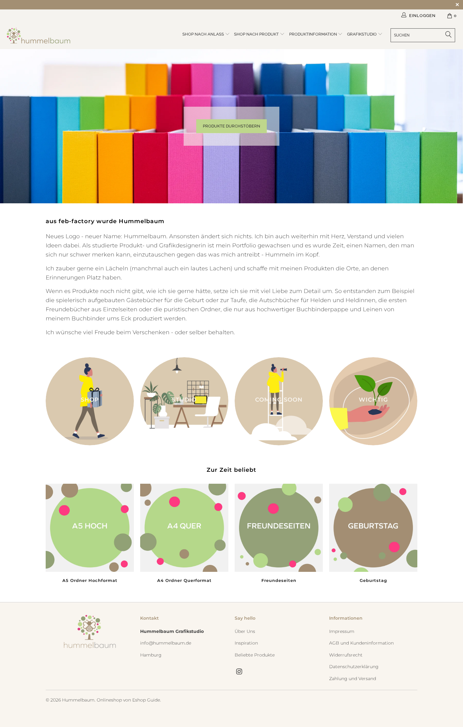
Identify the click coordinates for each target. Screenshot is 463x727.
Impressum (341, 631)
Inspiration (246, 643)
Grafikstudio (362, 34)
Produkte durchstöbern (231, 126)
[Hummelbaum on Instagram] (239, 672)
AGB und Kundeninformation (361, 643)
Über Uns (245, 631)
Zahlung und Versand (352, 678)
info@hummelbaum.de (165, 643)
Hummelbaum (78, 700)
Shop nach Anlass (203, 34)
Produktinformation (313, 34)
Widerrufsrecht (346, 655)
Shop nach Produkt (257, 34)
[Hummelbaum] (40, 35)
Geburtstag (373, 534)
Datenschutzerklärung (354, 666)
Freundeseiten (279, 534)
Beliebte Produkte (255, 655)
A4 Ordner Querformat (184, 534)
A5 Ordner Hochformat (90, 534)
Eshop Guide (146, 700)
